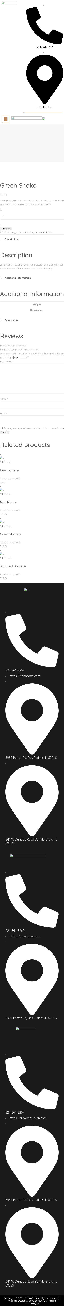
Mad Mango (8, 502)
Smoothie (25, 232)
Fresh (39, 232)
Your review (7, 361)
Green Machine (10, 534)
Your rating (6, 357)
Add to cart (6, 229)
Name (4, 398)
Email (3, 413)
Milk (51, 232)
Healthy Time (9, 470)
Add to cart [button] (6, 462)
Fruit (45, 232)
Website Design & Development (25, 1300)
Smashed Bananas (13, 566)
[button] (6, 119)
